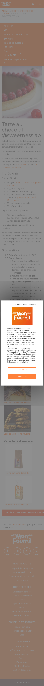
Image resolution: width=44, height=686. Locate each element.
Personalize (22, 370)
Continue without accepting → (27, 305)
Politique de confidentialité (17, 362)
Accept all (22, 376)
